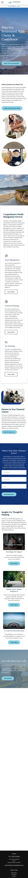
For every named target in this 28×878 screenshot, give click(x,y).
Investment (14, 874)
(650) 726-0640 (16, 856)
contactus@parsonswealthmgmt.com (14, 865)
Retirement (14, 872)
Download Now (9, 494)
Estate (14, 876)
